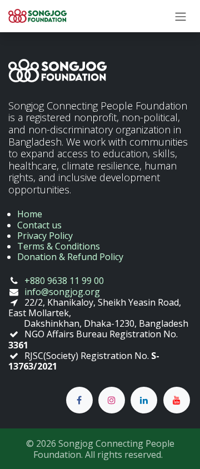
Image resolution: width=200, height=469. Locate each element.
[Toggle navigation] (180, 16)
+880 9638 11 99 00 (64, 281)
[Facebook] (79, 400)
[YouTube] (176, 400)
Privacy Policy (45, 235)
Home (29, 214)
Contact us (39, 225)
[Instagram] (111, 400)
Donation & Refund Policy (70, 257)
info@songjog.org (62, 292)
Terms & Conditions (58, 246)
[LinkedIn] (144, 400)
